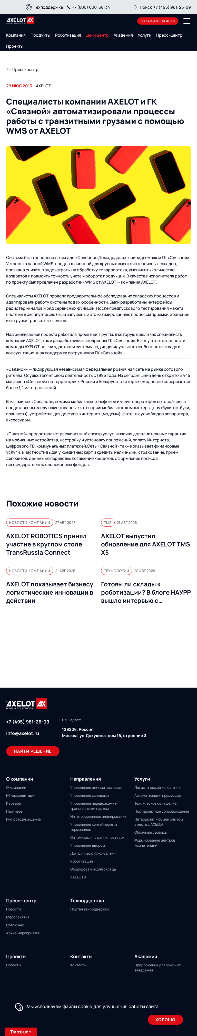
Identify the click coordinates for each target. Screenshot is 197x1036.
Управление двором (87, 845)
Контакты (78, 964)
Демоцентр (97, 35)
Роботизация (68, 35)
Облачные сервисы (151, 832)
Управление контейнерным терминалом (93, 827)
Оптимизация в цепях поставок (97, 837)
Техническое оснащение (155, 803)
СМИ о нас (15, 925)
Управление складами (89, 795)
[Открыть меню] (187, 21)
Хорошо (165, 1019)
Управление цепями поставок (96, 787)
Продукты (40, 35)
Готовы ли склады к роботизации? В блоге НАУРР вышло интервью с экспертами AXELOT (146, 592)
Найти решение (33, 751)
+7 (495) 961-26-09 (172, 7)
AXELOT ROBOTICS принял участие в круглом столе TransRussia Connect (46, 544)
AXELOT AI (78, 877)
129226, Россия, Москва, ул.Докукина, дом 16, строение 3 (104, 732)
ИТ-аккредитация (21, 795)
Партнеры (14, 811)
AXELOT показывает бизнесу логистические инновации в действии (49, 592)
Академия (123, 35)
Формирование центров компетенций (154, 843)
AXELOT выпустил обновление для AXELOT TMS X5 (145, 544)
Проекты (14, 46)
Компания (16, 35)
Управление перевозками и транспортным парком (93, 806)
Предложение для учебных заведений (157, 967)
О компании (16, 787)
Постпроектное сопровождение (161, 811)
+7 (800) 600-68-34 (91, 7)
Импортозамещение (23, 819)
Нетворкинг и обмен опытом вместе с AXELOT (158, 822)
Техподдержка (48, 7)
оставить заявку (158, 20)
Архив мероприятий (23, 932)
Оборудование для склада (93, 869)
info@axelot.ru (22, 733)
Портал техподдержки (89, 909)
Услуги (144, 35)
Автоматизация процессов (157, 795)
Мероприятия (17, 917)
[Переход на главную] (20, 20)
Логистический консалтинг (93, 853)
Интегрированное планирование (98, 816)
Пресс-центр (169, 35)
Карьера (13, 803)
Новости (13, 909)
